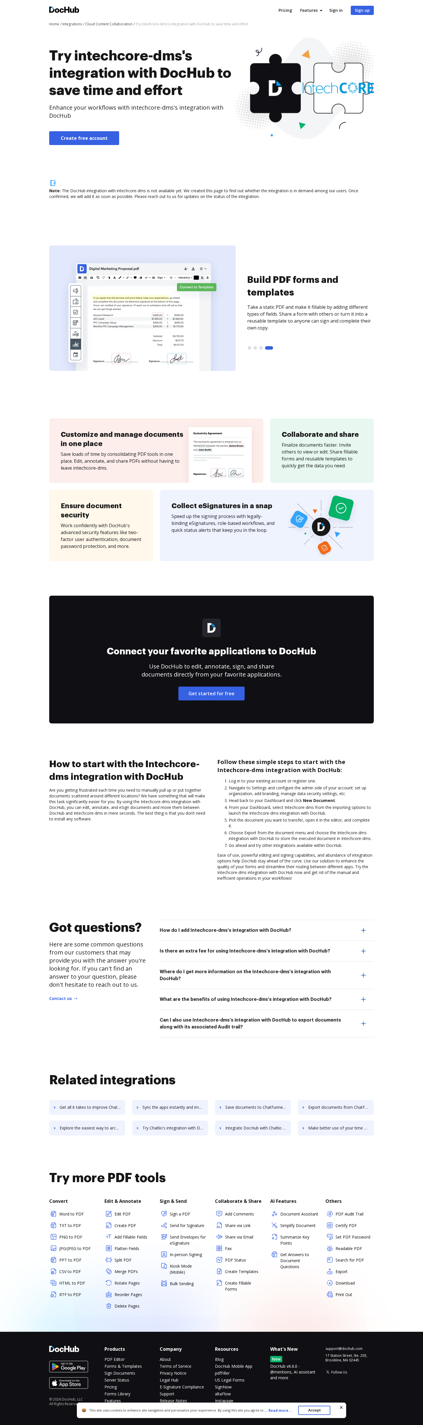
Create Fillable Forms (238, 1286)
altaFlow (223, 1394)
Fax (228, 1248)
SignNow (223, 1387)
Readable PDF (349, 1248)
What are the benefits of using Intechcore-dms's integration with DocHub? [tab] (245, 999)
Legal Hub (169, 1380)
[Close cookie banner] (341, 1407)
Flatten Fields (127, 1248)
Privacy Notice (173, 1373)
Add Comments (239, 1214)
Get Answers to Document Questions (294, 1260)
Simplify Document (298, 1225)
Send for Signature (187, 1225)
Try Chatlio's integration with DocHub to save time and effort (175, 1128)
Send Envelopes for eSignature (188, 1240)
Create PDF (125, 1225)
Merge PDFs (126, 1271)
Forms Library (117, 1394)
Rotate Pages (127, 1283)
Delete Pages (127, 1306)
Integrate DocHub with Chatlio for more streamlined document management (258, 1128)
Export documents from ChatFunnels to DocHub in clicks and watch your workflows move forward (341, 1107)
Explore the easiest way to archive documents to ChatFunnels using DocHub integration (92, 1128)
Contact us (60, 998)
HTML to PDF (72, 1283)
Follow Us (339, 1372)
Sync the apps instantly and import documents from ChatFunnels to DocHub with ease (175, 1107)
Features (309, 10)
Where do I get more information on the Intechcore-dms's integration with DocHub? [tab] (245, 975)
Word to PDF (71, 1214)
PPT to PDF (70, 1260)
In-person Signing (186, 1254)
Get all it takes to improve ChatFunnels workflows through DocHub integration (92, 1107)
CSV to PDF (70, 1271)
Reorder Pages (128, 1294)
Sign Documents (119, 1373)
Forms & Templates (123, 1366)
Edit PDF (123, 1214)
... (278, 1410)
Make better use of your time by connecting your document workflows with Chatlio (341, 1128)
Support (167, 1394)
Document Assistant (299, 1214)
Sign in (336, 10)
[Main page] (64, 10)
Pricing (285, 10)
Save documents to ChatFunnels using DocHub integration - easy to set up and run (258, 1107)
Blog (219, 1359)
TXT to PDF (70, 1225)
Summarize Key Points (294, 1240)
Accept (314, 1410)
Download (345, 1283)
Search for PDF (350, 1260)
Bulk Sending (182, 1283)
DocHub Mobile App (233, 1366)
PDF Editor (114, 1359)
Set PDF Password (353, 1237)
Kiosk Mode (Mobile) (181, 1269)
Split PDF (123, 1260)
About (165, 1359)
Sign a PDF (180, 1214)
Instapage (224, 1400)
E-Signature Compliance (182, 1387)
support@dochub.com (344, 1348)
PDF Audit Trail (349, 1214)
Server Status (116, 1380)
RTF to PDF (70, 1294)
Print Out (344, 1294)
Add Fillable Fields (131, 1237)
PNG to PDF (70, 1237)
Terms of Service (175, 1366)
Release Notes (173, 1400)
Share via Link (238, 1225)
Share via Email (239, 1237)
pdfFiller (222, 1373)
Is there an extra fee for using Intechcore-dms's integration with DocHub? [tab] (245, 951)
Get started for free (211, 693)
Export (342, 1271)
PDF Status (235, 1260)
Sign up (362, 10)
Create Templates (241, 1271)
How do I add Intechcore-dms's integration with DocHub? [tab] (225, 930)
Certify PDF (346, 1225)
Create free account (84, 138)
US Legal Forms (230, 1380)
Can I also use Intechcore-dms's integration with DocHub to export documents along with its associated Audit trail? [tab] (250, 1023)
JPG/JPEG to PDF (75, 1248)
